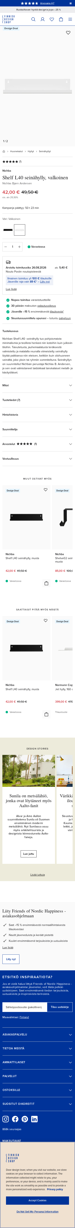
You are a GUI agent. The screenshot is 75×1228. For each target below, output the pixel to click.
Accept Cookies (37, 1200)
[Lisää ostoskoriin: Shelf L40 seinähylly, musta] (46, 583)
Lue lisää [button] (11, 289)
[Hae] (33, 19)
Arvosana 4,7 (47, 3)
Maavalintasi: (10, 1017)
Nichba (6, 170)
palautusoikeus (46, 306)
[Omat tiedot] (43, 19)
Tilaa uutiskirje (60, 1007)
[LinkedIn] (34, 1119)
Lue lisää (7, 947)
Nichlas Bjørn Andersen (17, 183)
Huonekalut (16, 151)
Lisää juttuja (37, 874)
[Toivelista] (52, 19)
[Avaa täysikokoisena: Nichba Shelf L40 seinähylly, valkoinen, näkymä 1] (37, 86)
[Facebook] (15, 1119)
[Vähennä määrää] (5, 246)
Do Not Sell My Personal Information (38, 1211)
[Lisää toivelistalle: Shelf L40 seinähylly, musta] (45, 489)
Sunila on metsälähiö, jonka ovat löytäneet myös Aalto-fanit (29, 800)
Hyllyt (31, 151)
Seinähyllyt (45, 151)
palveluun (65, 318)
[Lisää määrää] (19, 246)
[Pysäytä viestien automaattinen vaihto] (70, 3)
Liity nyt (45, 281)
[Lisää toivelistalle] (68, 32)
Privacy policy (55, 1189)
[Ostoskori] (61, 19)
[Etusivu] (3, 151)
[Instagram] (5, 1119)
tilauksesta (56, 311)
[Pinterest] (25, 1119)
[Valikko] (70, 19)
